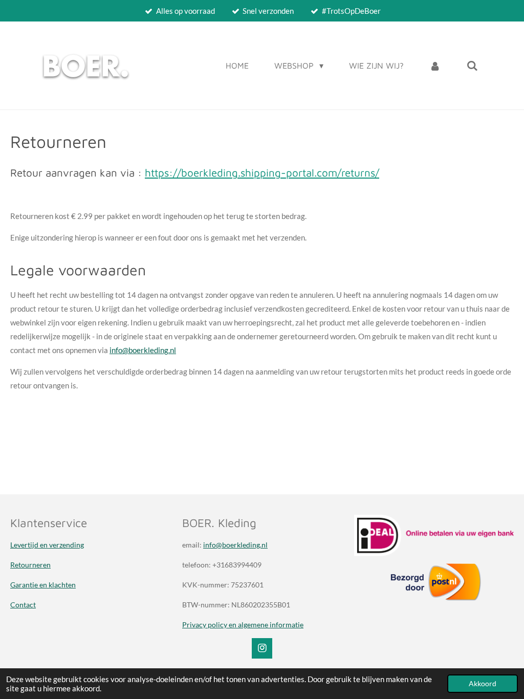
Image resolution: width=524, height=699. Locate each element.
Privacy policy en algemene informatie (242, 624)
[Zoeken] (472, 65)
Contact (23, 604)
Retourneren (30, 564)
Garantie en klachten (43, 584)
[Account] (435, 65)
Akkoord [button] (482, 684)
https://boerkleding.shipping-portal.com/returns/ (262, 172)
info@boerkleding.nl (143, 350)
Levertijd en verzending (47, 544)
